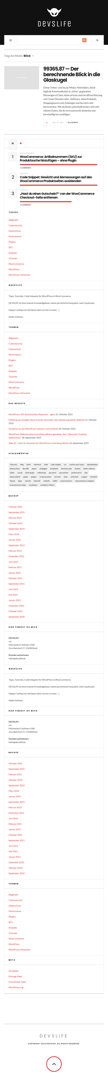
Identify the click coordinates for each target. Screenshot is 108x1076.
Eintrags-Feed (15, 976)
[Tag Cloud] (21, 143)
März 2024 (14, 534)
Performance (15, 236)
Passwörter (63, 473)
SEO (11, 247)
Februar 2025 (15, 517)
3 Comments (25, 168)
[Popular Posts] (13, 143)
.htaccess (13, 464)
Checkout (37, 464)
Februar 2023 (15, 550)
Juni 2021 (13, 589)
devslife (26, 468)
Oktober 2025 (15, 506)
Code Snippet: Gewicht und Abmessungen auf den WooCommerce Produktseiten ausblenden (56, 179)
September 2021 (17, 583)
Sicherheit (74, 477)
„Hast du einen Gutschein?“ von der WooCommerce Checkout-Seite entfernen (57, 195)
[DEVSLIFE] (54, 17)
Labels (12, 473)
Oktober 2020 (15, 611)
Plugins (12, 241)
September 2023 (17, 545)
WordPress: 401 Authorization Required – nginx (32, 414)
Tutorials (13, 258)
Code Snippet (56, 464)
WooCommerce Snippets (84, 481)
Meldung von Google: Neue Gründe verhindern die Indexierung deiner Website (47, 419)
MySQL (19, 473)
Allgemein (73, 122)
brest (29, 464)
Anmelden (14, 970)
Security (57, 477)
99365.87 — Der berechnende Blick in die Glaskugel (71, 74)
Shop (66, 477)
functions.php (66, 468)
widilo (55, 481)
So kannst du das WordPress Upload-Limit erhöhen (33, 428)
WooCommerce (27, 153)
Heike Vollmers (89, 468)
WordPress (14, 269)
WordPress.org (16, 987)
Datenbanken (92, 464)
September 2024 (17, 528)
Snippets (24, 173)
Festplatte (54, 468)
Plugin (25, 477)
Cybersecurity (15, 225)
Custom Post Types (76, 464)
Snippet (84, 477)
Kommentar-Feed (17, 981)
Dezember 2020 (16, 605)
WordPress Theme (47, 485)
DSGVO (34, 468)
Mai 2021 (13, 594)
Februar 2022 (15, 567)
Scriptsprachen (45, 477)
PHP (86, 473)
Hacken (77, 468)
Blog (22, 464)
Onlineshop (41, 473)
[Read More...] (46, 122)
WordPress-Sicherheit (19, 274)
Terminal (93, 477)
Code (46, 464)
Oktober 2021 (15, 578)
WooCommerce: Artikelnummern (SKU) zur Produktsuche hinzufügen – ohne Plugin (51, 158)
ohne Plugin (29, 473)
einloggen (43, 468)
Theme (12, 481)
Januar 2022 (15, 572)
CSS (65, 464)
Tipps (20, 481)
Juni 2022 (13, 561)
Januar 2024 (15, 539)
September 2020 (17, 616)
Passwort (52, 473)
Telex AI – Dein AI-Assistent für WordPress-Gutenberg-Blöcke (39, 443)
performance (76, 473)
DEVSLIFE (54, 1036)
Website (46, 481)
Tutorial (28, 481)
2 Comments (25, 205)
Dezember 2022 (16, 556)
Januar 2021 (15, 600)
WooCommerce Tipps (18, 485)
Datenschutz (15, 230)
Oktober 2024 (15, 523)
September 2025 (17, 512)
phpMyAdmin (15, 477)
